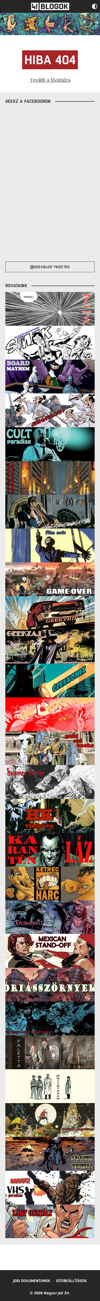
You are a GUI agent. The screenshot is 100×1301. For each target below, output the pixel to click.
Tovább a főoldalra (50, 80)
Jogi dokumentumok (32, 1281)
